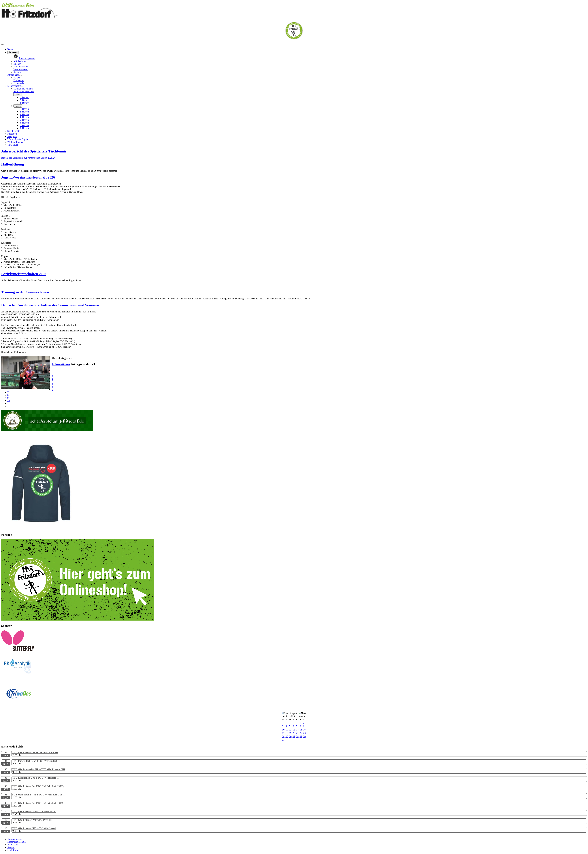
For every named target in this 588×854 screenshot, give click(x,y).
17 (283, 733)
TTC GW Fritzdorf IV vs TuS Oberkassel (34, 828)
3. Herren (24, 114)
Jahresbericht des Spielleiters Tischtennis (33, 151)
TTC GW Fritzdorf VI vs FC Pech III (32, 820)
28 (297, 736)
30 (304, 736)
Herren (18, 106)
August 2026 (293, 714)
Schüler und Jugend (23, 88)
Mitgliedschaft (20, 61)
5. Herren (24, 120)
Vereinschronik (20, 66)
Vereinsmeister (20, 69)
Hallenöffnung (12, 164)
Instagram (12, 136)
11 (287, 729)
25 (287, 736)
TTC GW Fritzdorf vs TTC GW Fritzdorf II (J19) (38, 803)
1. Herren (24, 109)
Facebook (12, 133)
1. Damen (24, 97)
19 (290, 733)
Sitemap (11, 847)
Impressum (12, 844)
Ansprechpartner (15, 839)
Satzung (17, 72)
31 (283, 739)
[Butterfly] (17, 650)
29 (301, 736)
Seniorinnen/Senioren (23, 91)
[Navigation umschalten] (2, 44)
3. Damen (24, 103)
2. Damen (24, 100)
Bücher (17, 64)
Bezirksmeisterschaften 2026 (23, 274)
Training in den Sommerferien (25, 292)
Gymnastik (18, 83)
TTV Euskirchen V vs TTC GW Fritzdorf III (35, 777)
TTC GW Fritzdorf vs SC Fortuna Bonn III (35, 752)
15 (301, 729)
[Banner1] (77, 619)
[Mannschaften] (22, 86)
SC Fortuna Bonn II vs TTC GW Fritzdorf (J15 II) (38, 794)
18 (287, 733)
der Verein (13, 52)
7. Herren (24, 125)
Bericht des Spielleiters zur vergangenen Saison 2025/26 (28, 157)
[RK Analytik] (31, 679)
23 (304, 733)
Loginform (12, 850)
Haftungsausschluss (16, 842)
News (10, 49)
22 (301, 733)
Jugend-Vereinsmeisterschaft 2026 (28, 177)
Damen (18, 94)
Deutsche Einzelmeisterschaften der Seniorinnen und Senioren (50, 305)
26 (290, 736)
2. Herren (24, 111)
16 (304, 729)
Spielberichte (13, 131)
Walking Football (15, 142)
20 (294, 733)
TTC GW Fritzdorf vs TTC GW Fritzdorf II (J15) (38, 786)
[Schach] (47, 430)
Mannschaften (14, 86)
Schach (17, 77)
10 (8, 400)
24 (283, 736)
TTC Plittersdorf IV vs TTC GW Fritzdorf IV (36, 761)
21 (297, 733)
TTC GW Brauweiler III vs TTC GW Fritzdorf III (38, 769)
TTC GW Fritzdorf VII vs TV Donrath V (34, 811)
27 (294, 736)
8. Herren (24, 128)
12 (290, 729)
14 (297, 729)
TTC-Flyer (12, 144)
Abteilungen (13, 75)
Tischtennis (18, 80)
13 (294, 729)
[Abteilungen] (20, 75)
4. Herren (24, 117)
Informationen (61, 364)
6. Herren (24, 122)
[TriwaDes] (32, 710)
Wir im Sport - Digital (17, 139)
